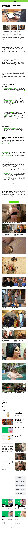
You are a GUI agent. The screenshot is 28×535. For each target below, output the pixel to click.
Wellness (3, 516)
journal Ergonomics (15, 117)
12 (6, 464)
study (12, 102)
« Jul (3, 470)
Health (3, 4)
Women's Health (16, 516)
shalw (3, 401)
